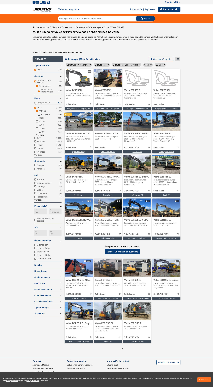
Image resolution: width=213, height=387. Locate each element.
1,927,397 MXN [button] (131, 234)
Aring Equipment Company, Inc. (78, 108)
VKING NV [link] (108, 341)
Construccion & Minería (48, 27)
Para (51, 231)
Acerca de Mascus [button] (41, 365)
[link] (79, 78)
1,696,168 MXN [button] (160, 234)
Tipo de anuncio (42, 65)
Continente (39, 161)
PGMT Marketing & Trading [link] (79, 341)
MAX (51, 210)
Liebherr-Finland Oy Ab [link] (166, 298)
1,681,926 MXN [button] (102, 234)
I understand (204, 380)
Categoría (39, 76)
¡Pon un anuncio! (170, 9)
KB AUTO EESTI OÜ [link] (79, 298)
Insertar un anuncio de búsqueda (122, 251)
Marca (37, 98)
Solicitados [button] (71, 104)
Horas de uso (40, 271)
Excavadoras (67, 27)
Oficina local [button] (112, 365)
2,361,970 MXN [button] (131, 191)
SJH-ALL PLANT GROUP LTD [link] (166, 238)
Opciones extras (42, 277)
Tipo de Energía (41, 308)
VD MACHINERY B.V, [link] (108, 152)
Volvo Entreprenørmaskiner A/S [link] (137, 298)
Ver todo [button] (40, 135)
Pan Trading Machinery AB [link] (108, 298)
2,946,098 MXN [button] (73, 191)
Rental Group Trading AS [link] (108, 238)
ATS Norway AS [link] (137, 195)
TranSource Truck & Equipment (108, 108)
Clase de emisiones (43, 301)
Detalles (38, 265)
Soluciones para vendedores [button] (80, 365)
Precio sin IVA (40, 206)
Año (36, 227)
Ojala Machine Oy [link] (78, 152)
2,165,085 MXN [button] (73, 294)
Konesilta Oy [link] (137, 152)
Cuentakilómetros (42, 295)
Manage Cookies (12, 381)
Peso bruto (39, 283)
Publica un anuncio (76, 368)
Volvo (106, 27)
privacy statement (32, 381)
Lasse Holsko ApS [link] (137, 341)
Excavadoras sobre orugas (88, 27)
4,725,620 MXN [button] (131, 148)
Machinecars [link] (78, 195)
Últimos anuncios (42, 241)
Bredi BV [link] (166, 195)
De (35, 231)
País (36, 175)
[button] (48, 59)
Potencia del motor (43, 289)
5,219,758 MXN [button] (131, 337)
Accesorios (39, 314)
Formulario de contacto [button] (118, 368)
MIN (36, 210)
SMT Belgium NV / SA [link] (166, 152)
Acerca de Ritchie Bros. (43, 368)
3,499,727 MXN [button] (160, 294)
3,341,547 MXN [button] (102, 191)
